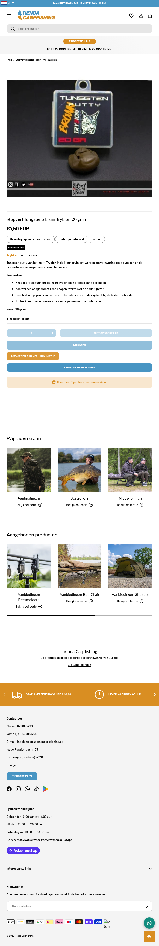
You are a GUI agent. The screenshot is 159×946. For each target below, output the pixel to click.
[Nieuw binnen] (130, 470)
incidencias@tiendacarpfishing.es (40, 741)
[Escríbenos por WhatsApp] (149, 923)
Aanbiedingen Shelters (130, 594)
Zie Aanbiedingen (79, 665)
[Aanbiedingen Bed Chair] (79, 566)
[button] (149, 15)
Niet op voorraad (106, 333)
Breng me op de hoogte (79, 367)
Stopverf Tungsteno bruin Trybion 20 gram (36, 59)
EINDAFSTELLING (79, 41)
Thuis (9, 59)
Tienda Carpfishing (23, 935)
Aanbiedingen (29, 498)
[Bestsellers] (79, 470)
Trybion (96, 239)
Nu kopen (79, 345)
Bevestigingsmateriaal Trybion (30, 239)
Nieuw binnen (130, 498)
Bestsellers (79, 498)
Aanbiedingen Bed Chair (79, 594)
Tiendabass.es (22, 776)
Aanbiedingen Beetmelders (29, 597)
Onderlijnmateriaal (71, 239)
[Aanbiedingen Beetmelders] (29, 566)
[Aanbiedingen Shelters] (130, 566)
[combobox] (79, 28)
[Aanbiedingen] (29, 470)
